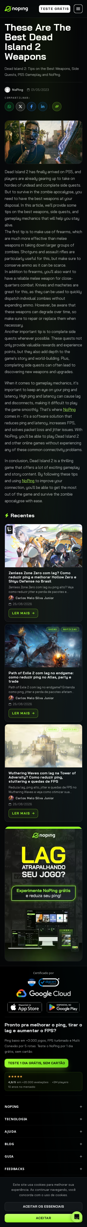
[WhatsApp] (9, 106)
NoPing (69, 409)
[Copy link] (56, 106)
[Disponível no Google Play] (63, 1007)
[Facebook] (31, 106)
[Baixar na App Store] (24, 1007)
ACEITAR (43, 1218)
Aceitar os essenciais (43, 1206)
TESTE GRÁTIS (54, 9)
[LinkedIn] (42, 106)
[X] (20, 106)
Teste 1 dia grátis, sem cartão (36, 1063)
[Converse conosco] (76, 1216)
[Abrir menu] (78, 9)
